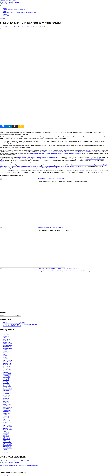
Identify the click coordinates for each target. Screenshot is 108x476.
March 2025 (6, 355)
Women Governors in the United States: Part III (50, 227)
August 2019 (6, 449)
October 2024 (7, 363)
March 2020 (6, 439)
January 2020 (7, 442)
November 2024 (7, 361)
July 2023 (6, 378)
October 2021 (7, 410)
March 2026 (6, 339)
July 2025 (6, 349)
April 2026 (6, 337)
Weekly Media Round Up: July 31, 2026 (14, 323)
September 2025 (7, 348)
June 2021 (6, 416)
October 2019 (7, 446)
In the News (23, 9)
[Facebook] (3, 126)
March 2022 (6, 402)
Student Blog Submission (30, 12)
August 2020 (6, 431)
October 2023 (7, 374)
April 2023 (6, 383)
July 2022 (6, 396)
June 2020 (6, 434)
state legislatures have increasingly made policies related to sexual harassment (37, 157)
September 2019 (7, 448)
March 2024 (6, 366)
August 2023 (6, 377)
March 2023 (6, 384)
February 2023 (7, 386)
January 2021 (7, 423)
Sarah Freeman (22, 26)
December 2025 (7, 343)
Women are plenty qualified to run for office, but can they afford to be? (22, 324)
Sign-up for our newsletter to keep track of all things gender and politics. (19, 465)
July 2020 (6, 433)
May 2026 (6, 336)
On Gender (6, 12)
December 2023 (7, 371)
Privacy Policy (4, 475)
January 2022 (7, 405)
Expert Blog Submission (16, 12)
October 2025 (7, 346)
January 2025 (7, 358)
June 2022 (6, 398)
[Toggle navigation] (0, 5)
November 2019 (7, 445)
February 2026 (7, 340)
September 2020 (7, 430)
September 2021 (7, 411)
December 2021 (7, 407)
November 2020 (7, 427)
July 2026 (6, 333)
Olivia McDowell (32, 26)
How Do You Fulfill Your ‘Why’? (12, 326)
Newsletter (6, 15)
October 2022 (7, 392)
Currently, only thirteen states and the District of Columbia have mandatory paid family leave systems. (70, 151)
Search (18, 315)
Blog (4, 11)
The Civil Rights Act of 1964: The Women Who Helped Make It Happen (57, 268)
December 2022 (7, 389)
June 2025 (6, 351)
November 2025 (7, 345)
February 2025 (7, 357)
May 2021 (6, 417)
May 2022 (6, 399)
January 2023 (7, 387)
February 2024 (7, 368)
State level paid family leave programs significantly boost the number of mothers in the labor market (56, 153)
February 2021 (7, 422)
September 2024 (7, 364)
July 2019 (6, 451)
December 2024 (7, 360)
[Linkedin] (9, 126)
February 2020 (7, 440)
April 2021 (6, 419)
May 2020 (6, 436)
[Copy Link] (21, 126)
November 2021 (7, 408)
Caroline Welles (13, 26)
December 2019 (7, 443)
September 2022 (7, 393)
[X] (15, 126)
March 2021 (6, 420)
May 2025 (6, 352)
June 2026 (6, 334)
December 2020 (7, 425)
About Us (6, 9)
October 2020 (7, 428)
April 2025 (6, 354)
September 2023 (7, 375)
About (5, 8)
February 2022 (7, 404)
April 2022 (6, 401)
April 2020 (6, 437)
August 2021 (6, 413)
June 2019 (6, 452)
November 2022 (7, 390)
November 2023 (7, 372)
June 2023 (6, 380)
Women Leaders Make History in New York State (51, 178)
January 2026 (7, 342)
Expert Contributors (14, 9)
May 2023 (6, 381)
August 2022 (6, 395)
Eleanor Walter (4, 26)
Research (5, 14)
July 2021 (6, 414)
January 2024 (7, 369)
